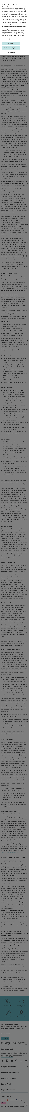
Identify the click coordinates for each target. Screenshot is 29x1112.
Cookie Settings (11, 52)
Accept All (10, 43)
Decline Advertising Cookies (11, 48)
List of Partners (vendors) (8, 39)
